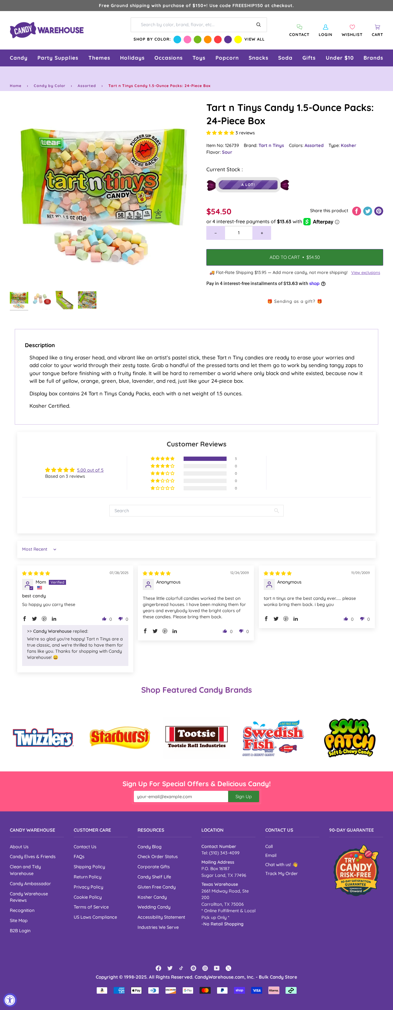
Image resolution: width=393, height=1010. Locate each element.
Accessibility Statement (161, 917)
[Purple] (228, 39)
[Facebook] (158, 968)
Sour (227, 152)
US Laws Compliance (95, 917)
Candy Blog (149, 847)
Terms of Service (91, 907)
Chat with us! (278, 864)
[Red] (218, 39)
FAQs (79, 856)
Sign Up (243, 796)
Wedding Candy (154, 907)
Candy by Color (49, 85)
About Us (19, 847)
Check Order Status (158, 856)
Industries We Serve (158, 927)
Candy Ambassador (30, 883)
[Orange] (208, 39)
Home (15, 85)
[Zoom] (103, 194)
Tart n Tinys (271, 145)
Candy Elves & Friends (33, 856)
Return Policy (87, 877)
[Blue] (177, 39)
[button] (19, 58)
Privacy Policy (88, 887)
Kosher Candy (152, 897)
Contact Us (85, 847)
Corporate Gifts (154, 866)
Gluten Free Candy (157, 887)
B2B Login (20, 930)
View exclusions (365, 272)
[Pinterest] (193, 968)
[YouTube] (217, 968)
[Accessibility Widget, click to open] (10, 1000)
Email (270, 855)
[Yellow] (238, 39)
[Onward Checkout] (356, 870)
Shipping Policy (89, 866)
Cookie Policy (88, 897)
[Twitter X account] (228, 968)
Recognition (22, 910)
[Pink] (187, 39)
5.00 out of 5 (90, 470)
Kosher (348, 145)
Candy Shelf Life (154, 877)
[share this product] (357, 210)
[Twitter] (170, 968)
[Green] (197, 39)
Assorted (87, 85)
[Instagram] (205, 968)
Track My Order (281, 873)
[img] (36, 573)
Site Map (19, 920)
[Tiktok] (182, 968)
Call (269, 846)
